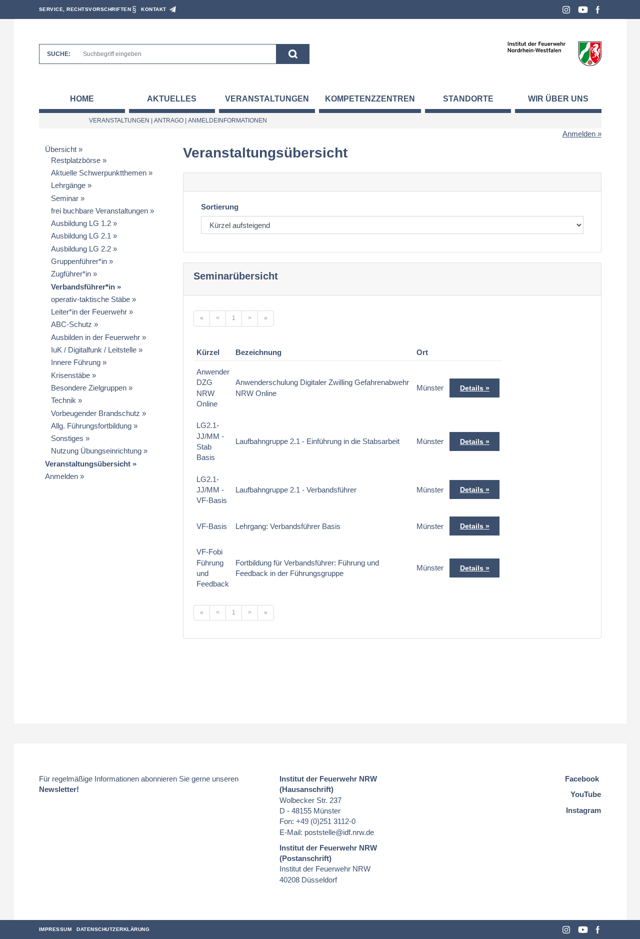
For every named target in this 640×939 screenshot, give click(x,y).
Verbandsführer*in (83, 286)
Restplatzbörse (75, 160)
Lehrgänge (68, 185)
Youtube (583, 10)
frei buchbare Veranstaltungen (99, 210)
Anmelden (579, 134)
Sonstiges (67, 438)
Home (82, 98)
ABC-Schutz (71, 324)
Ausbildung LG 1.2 (81, 223)
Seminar (64, 198)
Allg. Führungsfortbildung (91, 426)
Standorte (468, 98)
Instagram (566, 10)
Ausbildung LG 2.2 (81, 248)
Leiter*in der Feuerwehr (89, 312)
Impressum (55, 929)
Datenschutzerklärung (113, 929)
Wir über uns (558, 98)
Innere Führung (75, 362)
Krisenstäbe (70, 375)
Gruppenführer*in (79, 261)
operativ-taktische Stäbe (90, 299)
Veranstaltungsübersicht (87, 464)
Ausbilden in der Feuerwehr (95, 337)
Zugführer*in (71, 274)
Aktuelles (171, 98)
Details (472, 388)
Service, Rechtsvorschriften (85, 9)
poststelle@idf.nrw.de (339, 832)
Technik (63, 400)
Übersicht (60, 149)
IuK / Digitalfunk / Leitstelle (93, 350)
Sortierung (219, 206)
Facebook (598, 10)
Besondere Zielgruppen (88, 388)
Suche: (58, 54)
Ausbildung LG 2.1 (81, 236)
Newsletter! (59, 789)
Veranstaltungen (267, 98)
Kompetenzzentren (370, 98)
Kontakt (153, 9)
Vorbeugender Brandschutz (95, 413)
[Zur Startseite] (554, 53)
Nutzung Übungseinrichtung (96, 450)
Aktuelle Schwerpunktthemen (98, 172)
